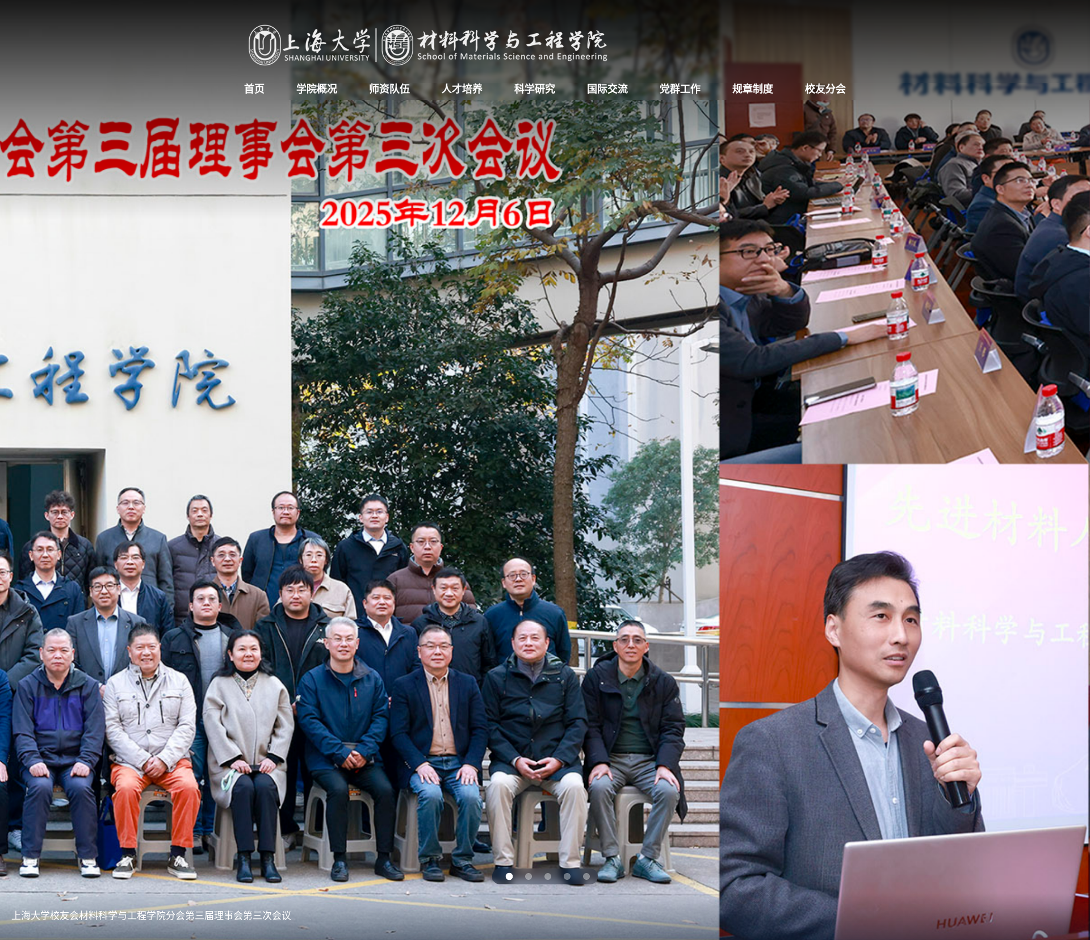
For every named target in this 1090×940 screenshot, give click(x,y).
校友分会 (825, 88)
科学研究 (534, 88)
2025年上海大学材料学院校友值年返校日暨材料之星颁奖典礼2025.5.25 (163, 915)
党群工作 (680, 88)
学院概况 (316, 88)
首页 (254, 88)
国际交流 (607, 88)
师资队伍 (389, 88)
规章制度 (752, 88)
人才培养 (462, 88)
